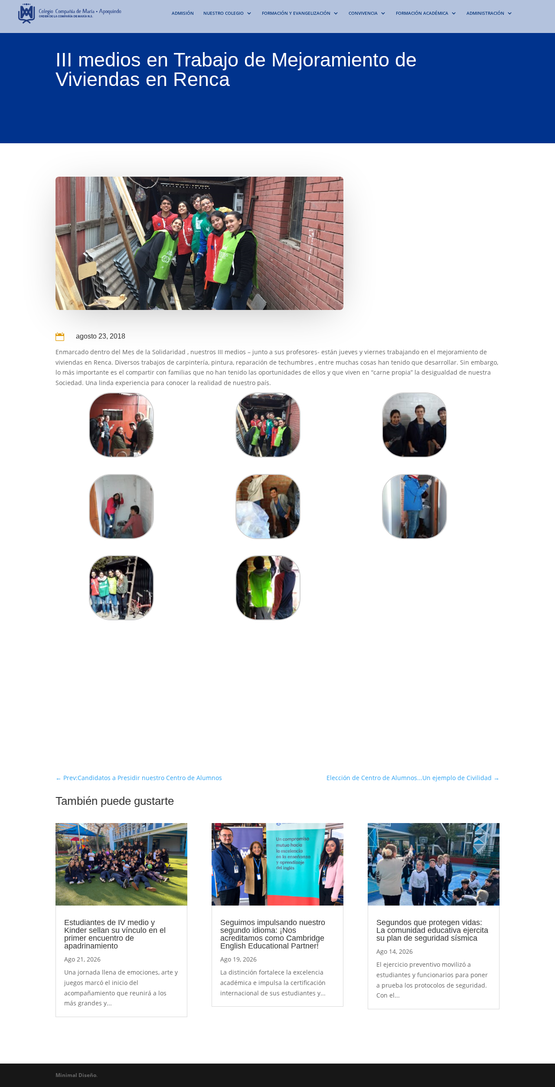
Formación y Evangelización (296, 13)
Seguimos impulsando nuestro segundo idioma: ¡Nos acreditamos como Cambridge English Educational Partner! (272, 934)
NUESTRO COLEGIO (223, 13)
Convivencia (363, 13)
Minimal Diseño (76, 1075)
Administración (485, 13)
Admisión (183, 13)
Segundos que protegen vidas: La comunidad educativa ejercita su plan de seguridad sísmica (432, 930)
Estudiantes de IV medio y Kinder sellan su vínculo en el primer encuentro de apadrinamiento (115, 934)
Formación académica (422, 13)
